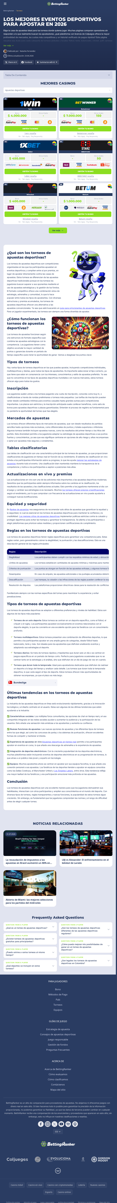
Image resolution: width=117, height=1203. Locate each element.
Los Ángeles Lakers (63, 770)
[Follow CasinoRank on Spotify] (68, 1124)
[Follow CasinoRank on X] (54, 1124)
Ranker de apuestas (19, 509)
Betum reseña (85, 218)
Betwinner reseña (85, 133)
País (58, 999)
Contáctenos (58, 1084)
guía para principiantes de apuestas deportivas (82, 308)
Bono (58, 989)
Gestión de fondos (58, 1044)
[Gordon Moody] (100, 1159)
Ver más (56, 230)
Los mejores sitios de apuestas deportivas (39, 516)
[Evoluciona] (60, 1159)
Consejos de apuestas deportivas (58, 1034)
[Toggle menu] (5, 4)
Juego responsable (58, 1039)
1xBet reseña (30, 176)
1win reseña (30, 133)
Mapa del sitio (57, 1089)
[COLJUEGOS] (17, 1159)
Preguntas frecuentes (58, 1049)
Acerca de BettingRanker (58, 1069)
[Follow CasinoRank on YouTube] (61, 1124)
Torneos (58, 1004)
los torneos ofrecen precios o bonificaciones (83, 490)
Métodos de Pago (57, 994)
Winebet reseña (30, 218)
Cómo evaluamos (58, 1074)
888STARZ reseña (85, 176)
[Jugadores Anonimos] (38, 1159)
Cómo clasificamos (58, 1079)
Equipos (58, 1009)
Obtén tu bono (30, 129)
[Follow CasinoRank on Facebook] (41, 1124)
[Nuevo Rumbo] (83, 1159)
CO (56, 1131)
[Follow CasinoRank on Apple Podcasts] (75, 1124)
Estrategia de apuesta (58, 1029)
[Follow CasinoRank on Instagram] (48, 1124)
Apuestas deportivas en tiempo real (59, 742)
